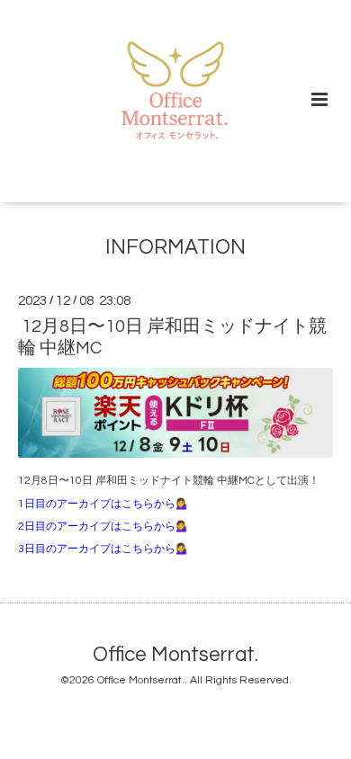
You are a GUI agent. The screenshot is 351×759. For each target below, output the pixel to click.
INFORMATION (175, 247)
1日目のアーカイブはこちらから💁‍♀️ (103, 504)
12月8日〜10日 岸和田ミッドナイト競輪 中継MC (172, 336)
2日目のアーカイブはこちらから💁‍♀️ (103, 526)
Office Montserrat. (175, 655)
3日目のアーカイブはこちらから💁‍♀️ (103, 549)
